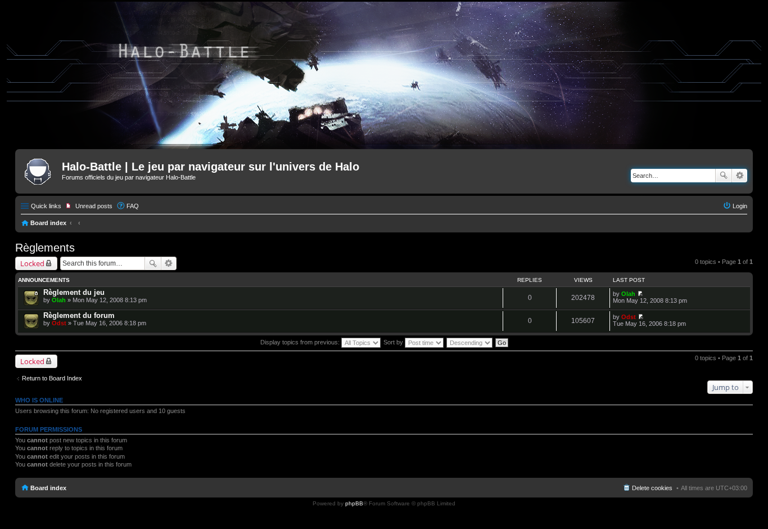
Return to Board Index (52, 378)
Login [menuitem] (740, 206)
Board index (48, 222)
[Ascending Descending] (470, 342)
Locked (32, 263)
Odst (59, 323)
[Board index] (40, 170)
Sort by (394, 342)
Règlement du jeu (74, 292)
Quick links (46, 206)
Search (723, 175)
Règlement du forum (79, 315)
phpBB (354, 503)
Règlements (45, 247)
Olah (59, 300)
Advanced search (739, 175)
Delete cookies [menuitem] (652, 488)
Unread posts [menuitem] (93, 206)
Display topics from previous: (300, 342)
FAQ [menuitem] (133, 206)
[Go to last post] (640, 293)
